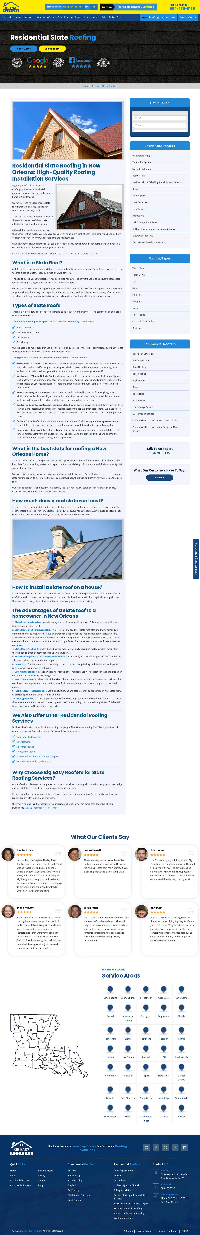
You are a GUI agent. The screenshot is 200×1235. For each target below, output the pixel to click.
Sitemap (128, 1231)
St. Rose (163, 1116)
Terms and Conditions (166, 1231)
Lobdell (146, 1057)
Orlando (110, 1098)
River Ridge (164, 1098)
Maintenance (138, 195)
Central (110, 1016)
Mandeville (110, 1075)
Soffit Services (62, 17)
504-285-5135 (182, 8)
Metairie (128, 1075)
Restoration (138, 175)
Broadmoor (146, 997)
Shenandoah (110, 1116)
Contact (112, 17)
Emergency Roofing (142, 235)
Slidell (128, 1116)
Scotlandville (181, 1098)
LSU (164, 1057)
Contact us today (21, 253)
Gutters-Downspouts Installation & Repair (153, 229)
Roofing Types (77, 17)
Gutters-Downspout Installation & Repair (37, 756)
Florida (181, 1016)
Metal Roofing (75, 1180)
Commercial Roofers (44, 17)
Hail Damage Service (142, 407)
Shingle (136, 301)
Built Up (136, 328)
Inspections (138, 215)
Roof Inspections (25, 746)
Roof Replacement (123, 1170)
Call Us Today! (52, 48)
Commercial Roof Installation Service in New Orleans (155, 429)
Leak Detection (140, 202)
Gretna (128, 1038)
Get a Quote (188, 17)
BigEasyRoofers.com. (31, 1230)
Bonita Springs (128, 997)
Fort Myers (110, 1038)
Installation (138, 209)
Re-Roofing (138, 393)
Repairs (136, 189)
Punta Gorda (145, 1098)
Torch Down (138, 274)
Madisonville (181, 1057)
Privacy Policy (144, 1231)
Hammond (145, 1038)
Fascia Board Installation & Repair (33, 761)
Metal (135, 308)
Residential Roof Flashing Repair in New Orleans (156, 182)
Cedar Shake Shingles (143, 321)
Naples (145, 1075)
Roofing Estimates (196, 559)
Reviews (159, 477)
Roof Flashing (139, 367)
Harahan (163, 1038)
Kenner (181, 1038)
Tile (134, 281)
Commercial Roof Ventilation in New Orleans (155, 420)
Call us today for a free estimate (42, 807)
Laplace (110, 1057)
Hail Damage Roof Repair (145, 222)
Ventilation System (142, 162)
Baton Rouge (110, 997)
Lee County (128, 1057)
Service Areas (92, 17)
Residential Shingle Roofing (128, 1208)
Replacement (139, 380)
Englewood (164, 1016)
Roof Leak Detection (143, 353)
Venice (181, 1116)
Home (5, 17)
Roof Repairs (23, 741)
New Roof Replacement (28, 736)
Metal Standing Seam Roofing (129, 1213)
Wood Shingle (139, 268)
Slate (135, 288)
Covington (146, 1016)
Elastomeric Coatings (143, 413)
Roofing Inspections (158, 17)
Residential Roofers (24, 17)
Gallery (104, 17)
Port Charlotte (128, 1098)
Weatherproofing (141, 155)
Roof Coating (139, 373)
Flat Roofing (138, 314)
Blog (119, 17)
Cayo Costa (181, 997)
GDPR (185, 1231)
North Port (163, 1075)
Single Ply (137, 294)
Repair (135, 387)
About (11, 17)
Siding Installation (25, 751)
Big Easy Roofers (21, 185)
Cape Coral (163, 997)
